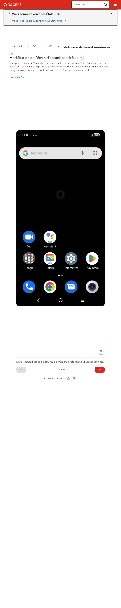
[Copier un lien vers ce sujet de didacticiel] (82, 58)
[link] (39, 20)
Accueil (18, 46)
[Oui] (68, 378)
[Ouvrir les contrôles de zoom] (101, 351)
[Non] (74, 378)
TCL (35, 46)
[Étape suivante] (60, 218)
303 (50, 46)
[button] (105, 4)
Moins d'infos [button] (17, 77)
